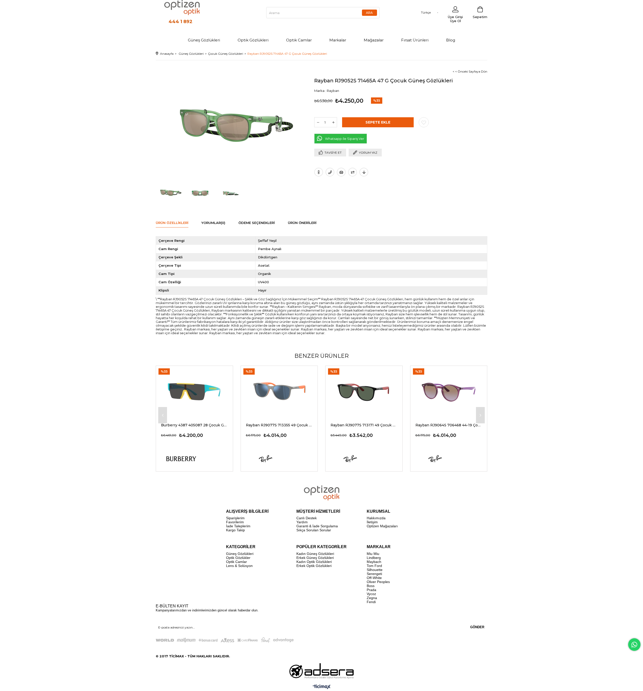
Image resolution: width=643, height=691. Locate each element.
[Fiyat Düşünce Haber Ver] (363, 172)
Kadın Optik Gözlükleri (314, 562)
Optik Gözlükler (238, 558)
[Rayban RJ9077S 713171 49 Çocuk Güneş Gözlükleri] (364, 391)
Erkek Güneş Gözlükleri (315, 558)
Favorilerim (235, 522)
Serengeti (374, 574)
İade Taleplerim (238, 526)
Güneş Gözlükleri (204, 40)
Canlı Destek (306, 518)
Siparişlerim (235, 518)
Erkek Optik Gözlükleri (314, 566)
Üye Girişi (455, 17)
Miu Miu (373, 554)
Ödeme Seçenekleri (256, 223)
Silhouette (375, 570)
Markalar (337, 40)
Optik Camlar (299, 40)
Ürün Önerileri (302, 223)
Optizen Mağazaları (382, 526)
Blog (450, 40)
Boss (370, 586)
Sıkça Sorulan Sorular (313, 530)
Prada (371, 590)
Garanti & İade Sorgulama (317, 526)
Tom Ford (374, 566)
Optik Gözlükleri (253, 40)
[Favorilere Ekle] (424, 122)
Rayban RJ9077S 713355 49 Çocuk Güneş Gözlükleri (279, 425)
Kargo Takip (235, 530)
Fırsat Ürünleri (414, 40)
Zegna (372, 598)
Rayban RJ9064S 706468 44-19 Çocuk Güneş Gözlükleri (448, 425)
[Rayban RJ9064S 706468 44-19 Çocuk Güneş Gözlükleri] (448, 391)
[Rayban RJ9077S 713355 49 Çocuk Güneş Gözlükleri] (279, 391)
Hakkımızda (376, 518)
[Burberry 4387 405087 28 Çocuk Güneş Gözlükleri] (194, 391)
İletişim (372, 522)
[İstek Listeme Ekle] (341, 172)
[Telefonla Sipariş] (330, 172)
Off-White (374, 578)
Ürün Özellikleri (172, 223)
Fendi (371, 602)
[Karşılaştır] (352, 172)
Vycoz (371, 594)
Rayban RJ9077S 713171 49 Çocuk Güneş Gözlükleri (364, 425)
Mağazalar (374, 40)
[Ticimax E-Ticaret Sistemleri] (322, 687)
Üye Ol (455, 21)
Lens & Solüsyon (239, 566)
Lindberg (374, 558)
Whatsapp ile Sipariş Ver (344, 139)
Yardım (302, 522)
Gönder (477, 627)
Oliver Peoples (378, 582)
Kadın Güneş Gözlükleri (315, 554)
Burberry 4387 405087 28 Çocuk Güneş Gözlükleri (194, 425)
